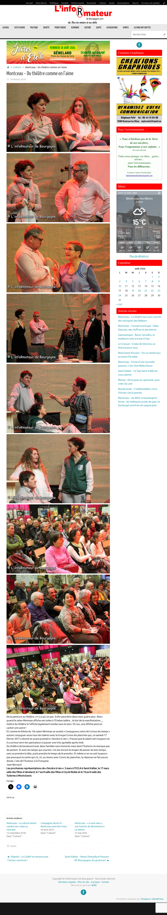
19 (132, 290)
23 (159, 290)
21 (145, 290)
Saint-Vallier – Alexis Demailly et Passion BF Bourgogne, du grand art (87, 858)
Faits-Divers (41, 3)
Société (64, 3)
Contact (105, 882)
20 (139, 290)
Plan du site (83, 882)
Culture (102, 3)
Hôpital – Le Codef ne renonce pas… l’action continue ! (29, 858)
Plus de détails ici (138, 256)
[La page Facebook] (139, 45)
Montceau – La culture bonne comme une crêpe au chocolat (21, 826)
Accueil (29, 3)
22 (152, 290)
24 (119, 295)
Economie (91, 3)
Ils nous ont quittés (151, 3)
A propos (95, 882)
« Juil (119, 304)
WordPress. (158, 899)
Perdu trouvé (77, 3)
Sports (135, 3)
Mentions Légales (67, 882)
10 (119, 286)
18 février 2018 (18, 79)
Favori (13, 846)
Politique (54, 3)
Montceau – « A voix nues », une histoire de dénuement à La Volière (89, 826)
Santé (111, 3)
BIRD (93, 885)
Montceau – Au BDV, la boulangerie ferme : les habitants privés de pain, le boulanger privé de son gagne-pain (139, 402)
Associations (123, 3)
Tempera (145, 899)
